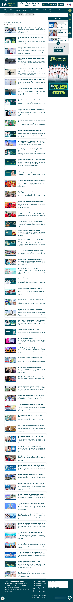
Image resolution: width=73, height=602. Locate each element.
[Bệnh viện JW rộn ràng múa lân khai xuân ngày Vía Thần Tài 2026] (10, 205)
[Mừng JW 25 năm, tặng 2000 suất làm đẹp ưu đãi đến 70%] (10, 323)
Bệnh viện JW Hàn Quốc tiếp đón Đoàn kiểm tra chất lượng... (31, 484)
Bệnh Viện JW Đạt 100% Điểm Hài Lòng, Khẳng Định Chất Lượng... (30, 310)
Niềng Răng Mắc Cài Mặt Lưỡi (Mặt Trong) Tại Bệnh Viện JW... (30, 170)
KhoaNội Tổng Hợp (31, 10)
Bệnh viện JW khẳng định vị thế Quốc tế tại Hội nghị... (31, 377)
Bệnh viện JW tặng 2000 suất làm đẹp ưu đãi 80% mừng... (30, 289)
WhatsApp (70, 33)
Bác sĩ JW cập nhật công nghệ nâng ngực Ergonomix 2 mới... (31, 120)
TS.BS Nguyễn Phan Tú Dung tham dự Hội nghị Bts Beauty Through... (30, 69)
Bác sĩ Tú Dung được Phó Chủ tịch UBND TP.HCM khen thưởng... (31, 504)
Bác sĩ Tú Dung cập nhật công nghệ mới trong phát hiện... (30, 89)
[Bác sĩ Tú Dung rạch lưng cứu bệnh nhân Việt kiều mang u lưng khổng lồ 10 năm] (10, 418)
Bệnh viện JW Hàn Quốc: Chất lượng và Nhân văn (30, 572)
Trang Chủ (6, 24)
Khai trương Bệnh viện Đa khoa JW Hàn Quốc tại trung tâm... (31, 181)
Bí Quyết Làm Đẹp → (9, 14)
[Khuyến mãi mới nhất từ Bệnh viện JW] (3, 599)
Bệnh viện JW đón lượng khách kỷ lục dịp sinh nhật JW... (30, 299)
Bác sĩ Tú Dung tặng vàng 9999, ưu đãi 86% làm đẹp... (31, 221)
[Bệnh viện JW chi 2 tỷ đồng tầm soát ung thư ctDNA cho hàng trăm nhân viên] (10, 262)
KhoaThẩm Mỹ (5, 10)
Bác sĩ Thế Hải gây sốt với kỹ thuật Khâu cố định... (30, 446)
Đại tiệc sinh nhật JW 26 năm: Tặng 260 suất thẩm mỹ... (30, 37)
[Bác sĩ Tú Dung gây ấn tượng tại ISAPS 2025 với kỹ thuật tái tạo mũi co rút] (10, 341)
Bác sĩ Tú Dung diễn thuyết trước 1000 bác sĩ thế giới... (31, 141)
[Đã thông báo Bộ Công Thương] (38, 597)
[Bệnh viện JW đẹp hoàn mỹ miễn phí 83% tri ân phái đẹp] (10, 516)
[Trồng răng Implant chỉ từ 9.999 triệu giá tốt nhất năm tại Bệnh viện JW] (10, 152)
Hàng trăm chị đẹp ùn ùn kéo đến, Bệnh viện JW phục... (31, 250)
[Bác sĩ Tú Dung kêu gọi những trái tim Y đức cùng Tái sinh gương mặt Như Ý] (10, 370)
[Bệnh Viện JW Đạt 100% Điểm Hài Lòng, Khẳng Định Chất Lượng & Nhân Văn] (10, 313)
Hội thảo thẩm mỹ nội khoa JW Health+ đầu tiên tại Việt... (30, 278)
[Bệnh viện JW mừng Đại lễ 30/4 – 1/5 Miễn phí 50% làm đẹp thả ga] (10, 468)
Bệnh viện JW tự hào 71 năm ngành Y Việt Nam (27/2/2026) (29, 191)
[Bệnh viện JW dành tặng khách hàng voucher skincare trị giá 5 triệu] (10, 162)
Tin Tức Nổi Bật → (20, 14)
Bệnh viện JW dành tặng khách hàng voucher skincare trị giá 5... (31, 160)
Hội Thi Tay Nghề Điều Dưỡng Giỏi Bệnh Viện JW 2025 (31, 494)
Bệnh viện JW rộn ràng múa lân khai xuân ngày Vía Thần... (30, 202)
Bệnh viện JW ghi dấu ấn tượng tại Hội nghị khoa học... (31, 456)
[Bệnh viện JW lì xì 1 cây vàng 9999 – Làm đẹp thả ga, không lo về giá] (10, 233)
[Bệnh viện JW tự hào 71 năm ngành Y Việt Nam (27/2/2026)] (10, 194)
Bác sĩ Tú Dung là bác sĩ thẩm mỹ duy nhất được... (30, 543)
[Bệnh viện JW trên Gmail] (44, 590)
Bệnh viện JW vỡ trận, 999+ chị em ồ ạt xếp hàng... (30, 28)
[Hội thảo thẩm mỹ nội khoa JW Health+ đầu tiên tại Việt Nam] (10, 281)
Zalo (70, 29)
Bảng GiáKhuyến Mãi (51, 10)
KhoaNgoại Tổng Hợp (24, 10)
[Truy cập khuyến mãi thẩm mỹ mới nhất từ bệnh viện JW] (58, 76)
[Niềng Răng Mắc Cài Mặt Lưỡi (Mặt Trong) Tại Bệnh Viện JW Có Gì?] (10, 173)
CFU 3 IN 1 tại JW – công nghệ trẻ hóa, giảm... (29, 329)
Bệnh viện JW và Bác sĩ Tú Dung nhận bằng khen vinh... (31, 523)
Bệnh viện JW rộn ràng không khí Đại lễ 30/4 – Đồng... (31, 395)
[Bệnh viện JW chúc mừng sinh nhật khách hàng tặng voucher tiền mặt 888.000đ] (10, 564)
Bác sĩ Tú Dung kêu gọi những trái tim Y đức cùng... (30, 367)
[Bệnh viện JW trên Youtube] (34, 590)
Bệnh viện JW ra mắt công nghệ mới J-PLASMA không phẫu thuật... (31, 110)
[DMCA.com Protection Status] (39, 595)
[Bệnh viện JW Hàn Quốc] (67, 4)
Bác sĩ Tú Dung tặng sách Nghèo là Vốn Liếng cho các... (30, 533)
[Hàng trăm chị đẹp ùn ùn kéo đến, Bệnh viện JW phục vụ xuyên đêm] (10, 253)
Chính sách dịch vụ (37, 585)
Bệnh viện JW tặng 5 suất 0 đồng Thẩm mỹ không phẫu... (30, 131)
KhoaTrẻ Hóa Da (11, 10)
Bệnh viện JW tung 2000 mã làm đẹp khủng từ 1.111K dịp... (30, 240)
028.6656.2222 (23, 585)
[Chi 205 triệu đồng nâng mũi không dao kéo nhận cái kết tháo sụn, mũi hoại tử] (10, 429)
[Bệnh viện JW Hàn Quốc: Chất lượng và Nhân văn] (10, 574)
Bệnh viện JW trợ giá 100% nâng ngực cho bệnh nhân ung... (31, 99)
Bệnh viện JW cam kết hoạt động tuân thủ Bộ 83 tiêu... (31, 474)
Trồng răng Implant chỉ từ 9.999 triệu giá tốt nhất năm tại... (31, 149)
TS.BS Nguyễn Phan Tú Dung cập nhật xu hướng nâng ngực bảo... (31, 59)
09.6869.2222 (16, 585)
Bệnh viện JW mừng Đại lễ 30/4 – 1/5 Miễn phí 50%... (31, 465)
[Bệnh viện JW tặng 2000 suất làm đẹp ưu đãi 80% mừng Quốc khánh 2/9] (10, 292)
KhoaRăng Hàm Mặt (18, 10)
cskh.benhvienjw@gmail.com (13, 587)
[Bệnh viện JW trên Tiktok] (39, 590)
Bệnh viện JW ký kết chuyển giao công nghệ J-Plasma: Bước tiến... (31, 48)
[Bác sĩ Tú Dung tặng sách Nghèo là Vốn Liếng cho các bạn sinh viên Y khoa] (10, 535)
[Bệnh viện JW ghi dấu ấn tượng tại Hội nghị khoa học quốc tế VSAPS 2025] (10, 458)
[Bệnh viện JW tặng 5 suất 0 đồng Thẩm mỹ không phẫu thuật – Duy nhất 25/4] (10, 134)
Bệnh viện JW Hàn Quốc (52, 581)
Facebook (70, 24)
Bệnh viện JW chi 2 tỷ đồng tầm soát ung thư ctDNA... (31, 259)
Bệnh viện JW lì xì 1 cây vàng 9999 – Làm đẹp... (29, 230)
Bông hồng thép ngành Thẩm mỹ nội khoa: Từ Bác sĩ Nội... (31, 357)
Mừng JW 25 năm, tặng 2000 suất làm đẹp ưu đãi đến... (31, 320)
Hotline (70, 16)
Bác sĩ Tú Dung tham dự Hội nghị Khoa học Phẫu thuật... (31, 79)
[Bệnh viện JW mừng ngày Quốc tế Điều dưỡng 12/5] (10, 389)
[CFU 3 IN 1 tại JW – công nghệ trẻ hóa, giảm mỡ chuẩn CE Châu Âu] (10, 332)
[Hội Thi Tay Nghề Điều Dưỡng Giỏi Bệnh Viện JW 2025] (10, 497)
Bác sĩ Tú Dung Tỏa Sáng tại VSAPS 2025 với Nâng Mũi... (30, 437)
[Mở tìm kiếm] (70, 10)
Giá (70, 20)
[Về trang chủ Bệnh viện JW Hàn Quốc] (9, 4)
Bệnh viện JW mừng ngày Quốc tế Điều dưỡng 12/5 (30, 386)
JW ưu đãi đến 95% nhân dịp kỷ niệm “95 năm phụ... (30, 269)
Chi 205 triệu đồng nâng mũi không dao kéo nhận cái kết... (31, 426)
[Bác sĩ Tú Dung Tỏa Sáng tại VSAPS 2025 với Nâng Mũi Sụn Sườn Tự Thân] (10, 439)
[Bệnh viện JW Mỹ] (70, 4)
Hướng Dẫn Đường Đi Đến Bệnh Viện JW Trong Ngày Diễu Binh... (30, 405)
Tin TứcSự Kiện (44, 10)
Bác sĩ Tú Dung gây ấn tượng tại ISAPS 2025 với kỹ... (31, 338)
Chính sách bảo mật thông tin (39, 581)
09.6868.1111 (9, 585)
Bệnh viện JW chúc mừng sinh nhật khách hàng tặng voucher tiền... (31, 562)
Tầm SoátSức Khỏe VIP (38, 10)
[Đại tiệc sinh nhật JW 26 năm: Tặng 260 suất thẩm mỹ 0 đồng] (10, 40)
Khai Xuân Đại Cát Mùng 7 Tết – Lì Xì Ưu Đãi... (29, 212)
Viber (70, 37)
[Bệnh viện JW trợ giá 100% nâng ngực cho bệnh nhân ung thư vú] (10, 102)
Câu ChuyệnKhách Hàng (57, 10)
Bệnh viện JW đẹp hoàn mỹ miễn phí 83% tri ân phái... (31, 514)
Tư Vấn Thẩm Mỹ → (30, 14)
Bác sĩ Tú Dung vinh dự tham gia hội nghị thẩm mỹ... (30, 348)
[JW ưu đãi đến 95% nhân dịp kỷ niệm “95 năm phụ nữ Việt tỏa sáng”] (10, 271)
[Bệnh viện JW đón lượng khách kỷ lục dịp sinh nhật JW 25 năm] (10, 302)
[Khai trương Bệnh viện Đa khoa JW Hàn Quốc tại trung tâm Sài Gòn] (10, 184)
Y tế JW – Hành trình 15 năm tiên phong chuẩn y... (30, 552)
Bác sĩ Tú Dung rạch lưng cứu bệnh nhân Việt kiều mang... (30, 415)
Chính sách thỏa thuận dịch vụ (39, 583)
